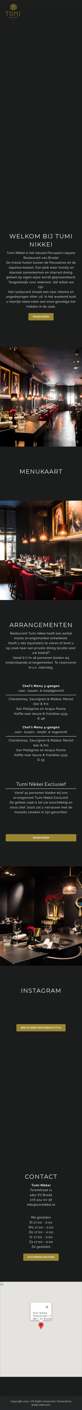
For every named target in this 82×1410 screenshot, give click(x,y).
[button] (41, 1326)
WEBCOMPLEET (41, 1405)
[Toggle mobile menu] (74, 12)
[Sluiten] (46, 1307)
